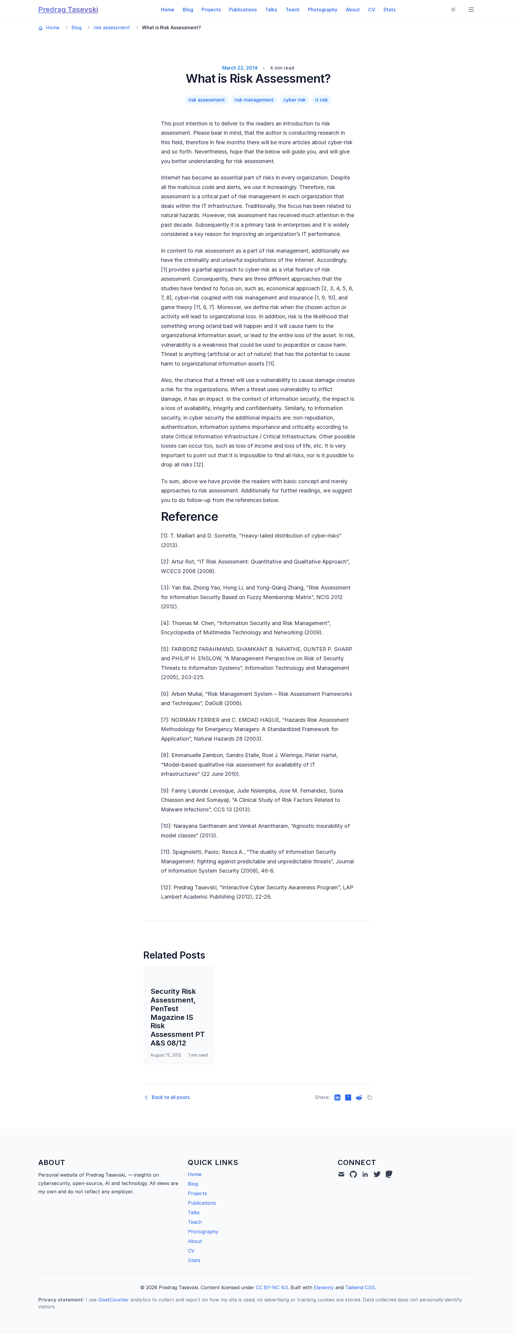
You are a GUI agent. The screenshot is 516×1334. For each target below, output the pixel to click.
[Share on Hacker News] (348, 1097)
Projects (211, 10)
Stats (389, 10)
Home (167, 10)
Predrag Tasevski (68, 9)
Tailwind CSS (360, 1287)
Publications (243, 10)
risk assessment (111, 27)
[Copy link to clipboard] (370, 1097)
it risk (321, 100)
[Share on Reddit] (359, 1097)
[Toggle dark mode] (453, 9)
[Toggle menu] (471, 9)
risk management (254, 100)
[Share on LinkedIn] (337, 1097)
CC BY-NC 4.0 (272, 1287)
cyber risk (294, 100)
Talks (271, 10)
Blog (188, 10)
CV (371, 10)
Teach (292, 10)
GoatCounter (113, 1300)
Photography (322, 10)
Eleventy (324, 1287)
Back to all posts (171, 1097)
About (353, 10)
